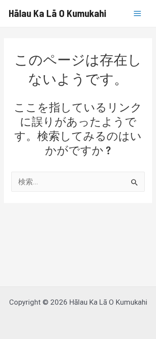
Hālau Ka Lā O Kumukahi (57, 13)
